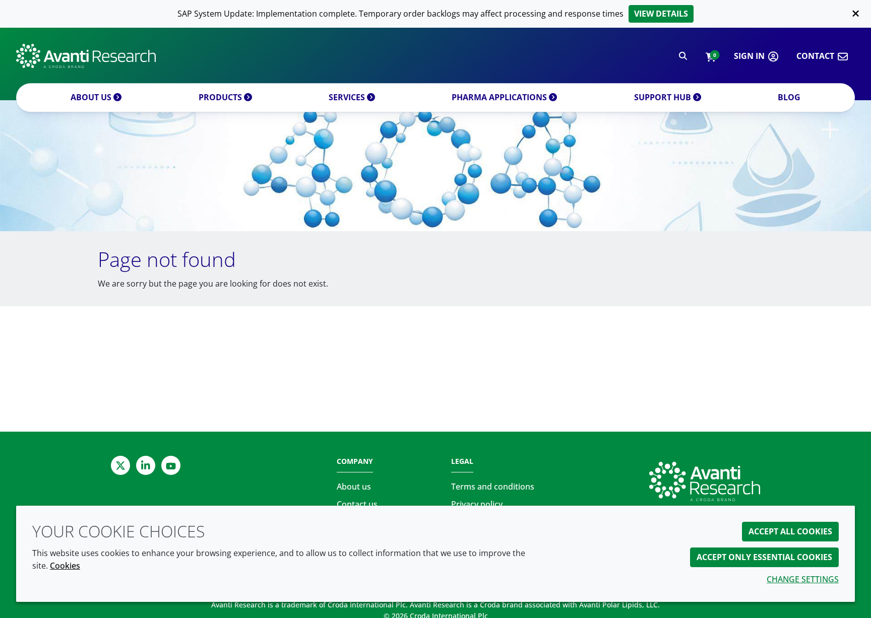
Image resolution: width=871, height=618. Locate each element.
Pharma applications (500, 97)
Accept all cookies (790, 531)
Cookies (65, 565)
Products (221, 97)
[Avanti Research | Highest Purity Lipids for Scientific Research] (86, 56)
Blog (789, 97)
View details (661, 13)
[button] (710, 56)
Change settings (803, 579)
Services (348, 97)
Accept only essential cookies (764, 557)
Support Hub (663, 97)
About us (92, 97)
